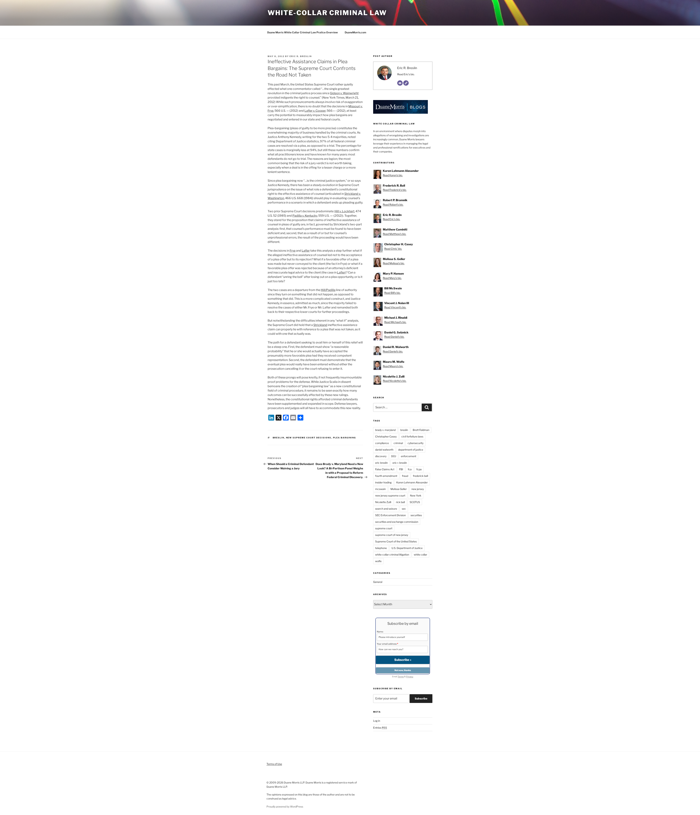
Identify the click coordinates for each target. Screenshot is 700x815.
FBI (401, 469)
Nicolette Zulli (383, 502)
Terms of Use (274, 763)
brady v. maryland (385, 429)
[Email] (400, 83)
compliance (382, 443)
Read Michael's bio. (395, 322)
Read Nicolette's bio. (394, 380)
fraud (405, 475)
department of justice (410, 449)
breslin (278, 437)
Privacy (409, 676)
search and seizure (386, 508)
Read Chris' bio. (393, 248)
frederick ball (420, 475)
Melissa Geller (398, 488)
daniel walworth (384, 449)
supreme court (383, 528)
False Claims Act (384, 469)
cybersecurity (415, 443)
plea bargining (344, 437)
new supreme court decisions (308, 437)
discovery (380, 456)
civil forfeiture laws (412, 436)
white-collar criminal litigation (392, 554)
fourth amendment (386, 475)
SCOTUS (415, 502)
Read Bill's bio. (392, 292)
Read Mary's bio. (392, 278)
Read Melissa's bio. (394, 263)
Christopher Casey (386, 436)
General (377, 581)
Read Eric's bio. (406, 74)
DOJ (393, 456)
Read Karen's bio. (393, 175)
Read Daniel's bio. (394, 336)
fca (410, 469)
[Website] (406, 83)
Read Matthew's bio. (394, 233)
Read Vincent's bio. (395, 307)
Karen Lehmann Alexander (412, 482)
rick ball (400, 502)
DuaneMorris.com (355, 32)
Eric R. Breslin (300, 56)
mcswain (380, 488)
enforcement (408, 456)
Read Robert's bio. (393, 204)
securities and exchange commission (396, 521)
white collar (420, 554)
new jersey (417, 488)
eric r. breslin (399, 462)
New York (415, 495)
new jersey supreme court (390, 495)
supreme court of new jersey (391, 534)
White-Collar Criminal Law (327, 13)
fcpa (419, 469)
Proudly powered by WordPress (285, 806)
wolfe (378, 561)
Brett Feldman (421, 429)
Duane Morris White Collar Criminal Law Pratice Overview (302, 32)
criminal (398, 443)
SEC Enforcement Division (390, 515)
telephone (381, 548)
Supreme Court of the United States (396, 541)
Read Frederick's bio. (395, 189)
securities (416, 515)
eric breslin (381, 462)
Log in (376, 720)
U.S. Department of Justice (407, 548)
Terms (401, 676)
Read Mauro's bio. (393, 366)
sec (404, 508)
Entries (380, 727)
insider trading (383, 482)
